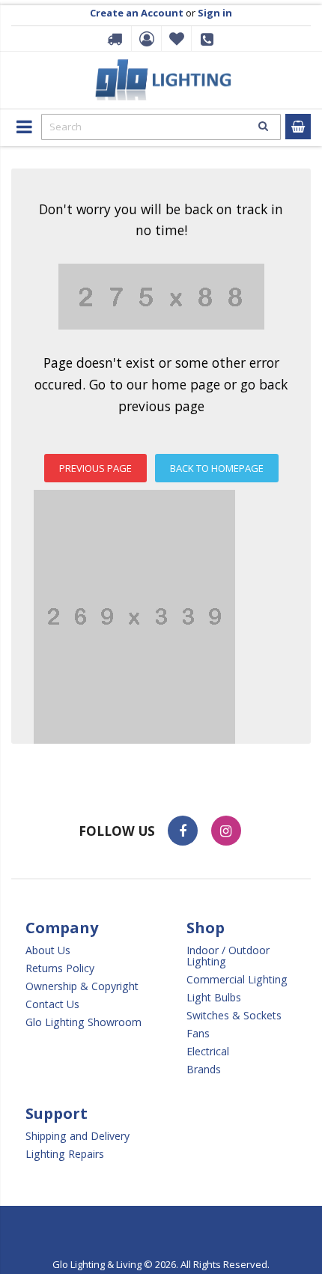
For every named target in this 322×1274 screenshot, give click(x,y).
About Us (47, 950)
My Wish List (174, 39)
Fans (198, 1033)
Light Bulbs (213, 997)
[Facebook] (183, 831)
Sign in (215, 12)
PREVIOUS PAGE (95, 468)
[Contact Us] (210, 44)
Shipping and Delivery (77, 1136)
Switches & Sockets (234, 1015)
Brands (203, 1069)
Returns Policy (59, 968)
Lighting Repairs (64, 1154)
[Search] (263, 126)
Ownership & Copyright (82, 986)
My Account (144, 39)
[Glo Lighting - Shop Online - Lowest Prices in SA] (161, 63)
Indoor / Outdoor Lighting (228, 955)
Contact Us (52, 1004)
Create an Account (136, 12)
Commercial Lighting (237, 979)
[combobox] (161, 127)
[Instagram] (226, 831)
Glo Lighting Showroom (83, 1022)
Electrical (207, 1051)
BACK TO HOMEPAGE (217, 468)
